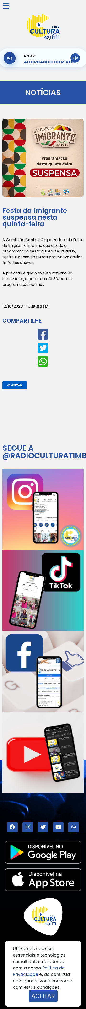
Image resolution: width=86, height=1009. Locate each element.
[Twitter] (43, 827)
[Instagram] (27, 827)
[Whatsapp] (73, 827)
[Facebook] (12, 827)
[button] (14, 385)
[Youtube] (58, 827)
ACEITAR (43, 996)
